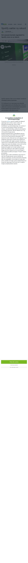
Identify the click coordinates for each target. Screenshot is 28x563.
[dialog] (14, 338)
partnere (9, 121)
